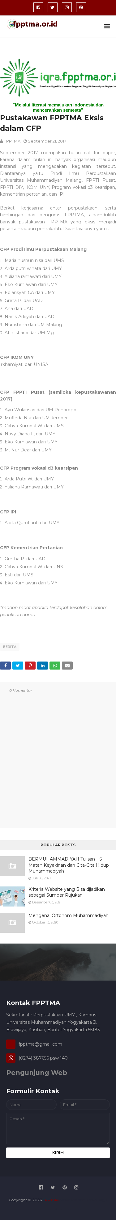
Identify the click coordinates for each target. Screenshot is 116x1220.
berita (9, 647)
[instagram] (67, 7)
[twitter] (53, 7)
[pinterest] (81, 7)
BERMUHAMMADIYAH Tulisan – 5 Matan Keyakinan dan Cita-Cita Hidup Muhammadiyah (68, 865)
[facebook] (38, 7)
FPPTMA (12, 141)
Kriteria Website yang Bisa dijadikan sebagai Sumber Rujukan (66, 892)
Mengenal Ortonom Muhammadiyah (68, 915)
